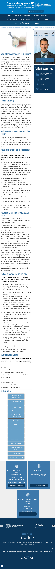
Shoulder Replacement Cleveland (12, 551)
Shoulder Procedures (49, 27)
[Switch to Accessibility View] (2, 566)
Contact (46, 19)
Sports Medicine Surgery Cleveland (32, 551)
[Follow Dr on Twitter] (25, 537)
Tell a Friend (39, 542)
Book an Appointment (37, 11)
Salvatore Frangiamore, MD (44, 33)
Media (38, 19)
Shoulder (42, 27)
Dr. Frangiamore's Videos (40, 15)
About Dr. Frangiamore (44, 60)
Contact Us (48, 542)
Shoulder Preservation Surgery (16, 448)
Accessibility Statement (27, 544)
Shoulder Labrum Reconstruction (16, 430)
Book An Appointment (16, 485)
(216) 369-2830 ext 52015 (20, 11)
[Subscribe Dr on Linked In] (33, 537)
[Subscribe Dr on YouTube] (29, 537)
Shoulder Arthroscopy (16, 439)
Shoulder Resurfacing (16, 457)
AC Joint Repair (16, 453)
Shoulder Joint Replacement (16, 396)
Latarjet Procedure (16, 435)
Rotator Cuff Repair (16, 421)
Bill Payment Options (44, 83)
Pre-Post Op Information (27, 19)
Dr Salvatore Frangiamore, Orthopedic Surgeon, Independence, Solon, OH (17, 27)
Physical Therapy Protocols (45, 79)
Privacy (18, 542)
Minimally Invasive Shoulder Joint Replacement (16, 408)
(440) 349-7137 (28, 511)
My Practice (17, 15)
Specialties (27, 15)
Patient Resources (12, 19)
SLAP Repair (16, 425)
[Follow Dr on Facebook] (21, 537)
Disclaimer (11, 542)
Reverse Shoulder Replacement (16, 402)
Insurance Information (44, 88)
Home (9, 15)
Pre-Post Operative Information (46, 74)
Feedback (31, 542)
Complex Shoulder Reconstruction (16, 415)
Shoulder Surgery (16, 443)
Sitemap (24, 542)
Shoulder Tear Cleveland (31, 553)
